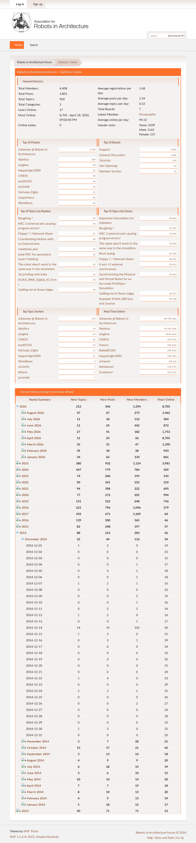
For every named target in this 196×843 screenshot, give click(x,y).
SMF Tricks (31, 831)
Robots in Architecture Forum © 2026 (161, 832)
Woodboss (25, 203)
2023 (25, 476)
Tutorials (105, 160)
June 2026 (34, 425)
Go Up (180, 837)
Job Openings (108, 165)
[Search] (164, 35)
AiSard (22, 372)
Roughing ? (25, 218)
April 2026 (34, 438)
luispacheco (26, 197)
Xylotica (23, 159)
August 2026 (35, 412)
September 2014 (38, 754)
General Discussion (112, 155)
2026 (23, 406)
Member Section (110, 171)
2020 (25, 495)
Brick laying (107, 253)
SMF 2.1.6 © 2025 (22, 836)
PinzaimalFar (147, 114)
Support (104, 149)
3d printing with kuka (32, 274)
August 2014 (35, 760)
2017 (25, 514)
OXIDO (23, 175)
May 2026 (34, 431)
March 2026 (35, 444)
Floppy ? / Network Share (35, 233)
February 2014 (37, 798)
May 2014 (34, 779)
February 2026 (37, 450)
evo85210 (25, 181)
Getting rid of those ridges (35, 289)
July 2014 (33, 766)
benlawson (106, 366)
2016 (25, 520)
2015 (25, 526)
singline (23, 165)
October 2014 (36, 747)
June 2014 (34, 773)
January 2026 (36, 457)
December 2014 (36, 539)
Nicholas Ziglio (28, 192)
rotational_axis (28, 249)
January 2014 (36, 804)
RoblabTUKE (107, 350)
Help (150, 837)
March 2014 (35, 792)
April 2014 (34, 785)
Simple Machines (47, 836)
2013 (25, 811)
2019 (25, 501)
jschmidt (24, 186)
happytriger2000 (29, 170)
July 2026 (33, 419)
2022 (25, 482)
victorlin (23, 366)
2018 (25, 507)
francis (103, 345)
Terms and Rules (164, 837)
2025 (25, 463)
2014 (23, 532)
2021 (25, 488)
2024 (25, 469)
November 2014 (38, 741)
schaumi (104, 361)
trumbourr (106, 372)
